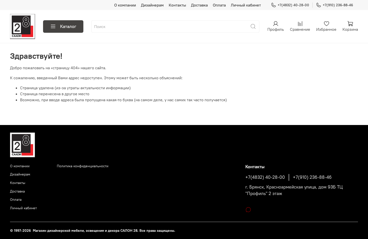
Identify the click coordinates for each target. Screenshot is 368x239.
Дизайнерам (152, 5)
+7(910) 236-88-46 (338, 5)
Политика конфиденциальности (82, 166)
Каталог (68, 26)
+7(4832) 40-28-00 (293, 5)
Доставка (199, 5)
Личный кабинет (246, 5)
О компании (125, 5)
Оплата (219, 5)
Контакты (177, 5)
